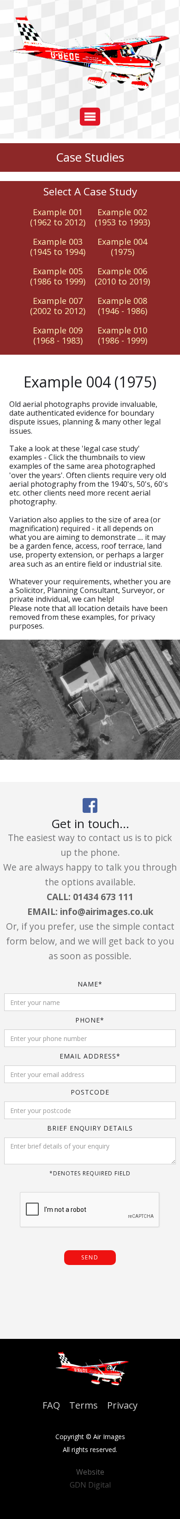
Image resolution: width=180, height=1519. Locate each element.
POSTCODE (90, 1092)
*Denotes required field (90, 1173)
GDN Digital (90, 1485)
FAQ (51, 1405)
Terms (83, 1405)
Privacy (122, 1405)
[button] (90, 117)
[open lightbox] (90, 700)
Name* (90, 984)
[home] (90, 55)
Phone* (89, 1020)
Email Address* (90, 1056)
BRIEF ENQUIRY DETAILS (90, 1128)
